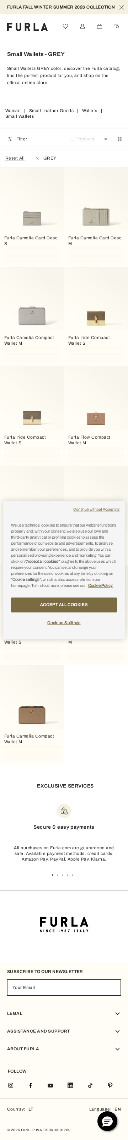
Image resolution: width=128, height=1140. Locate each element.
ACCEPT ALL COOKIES (64, 604)
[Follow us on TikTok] (90, 1086)
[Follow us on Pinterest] (110, 1086)
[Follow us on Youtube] (50, 1086)
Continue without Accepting (96, 509)
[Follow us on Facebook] (30, 1086)
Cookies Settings (63, 623)
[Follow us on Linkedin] (70, 1086)
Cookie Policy (100, 585)
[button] (107, 1121)
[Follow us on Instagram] (11, 1086)
